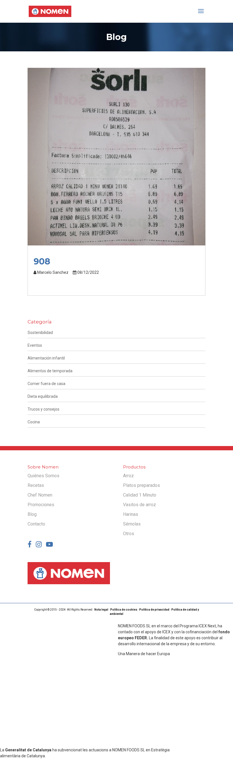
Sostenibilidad (40, 332)
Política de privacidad (154, 609)
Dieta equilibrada (43, 396)
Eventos (35, 345)
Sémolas (132, 524)
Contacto (36, 524)
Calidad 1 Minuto (139, 495)
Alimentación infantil (46, 358)
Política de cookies (123, 609)
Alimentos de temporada (50, 371)
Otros (128, 533)
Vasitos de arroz (139, 504)
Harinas (130, 514)
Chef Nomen (40, 495)
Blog (32, 514)
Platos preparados (141, 485)
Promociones (41, 504)
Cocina (34, 422)
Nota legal (101, 609)
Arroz (128, 475)
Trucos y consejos (43, 409)
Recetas (36, 485)
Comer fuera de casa (46, 383)
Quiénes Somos (43, 475)
